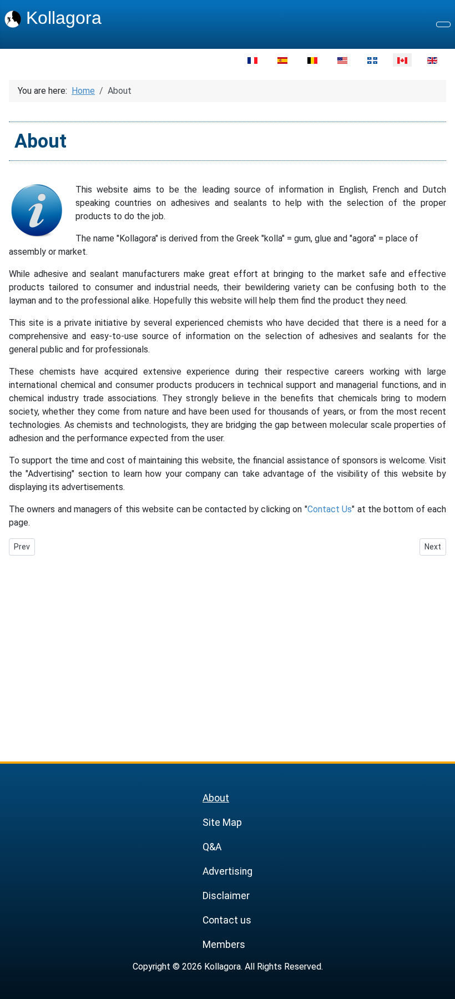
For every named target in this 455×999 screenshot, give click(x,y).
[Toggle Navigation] (443, 24)
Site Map (222, 822)
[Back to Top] (441, 985)
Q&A (212, 846)
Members (224, 944)
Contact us (227, 920)
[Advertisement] (227, 649)
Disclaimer (226, 895)
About (216, 798)
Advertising (227, 871)
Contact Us (329, 509)
